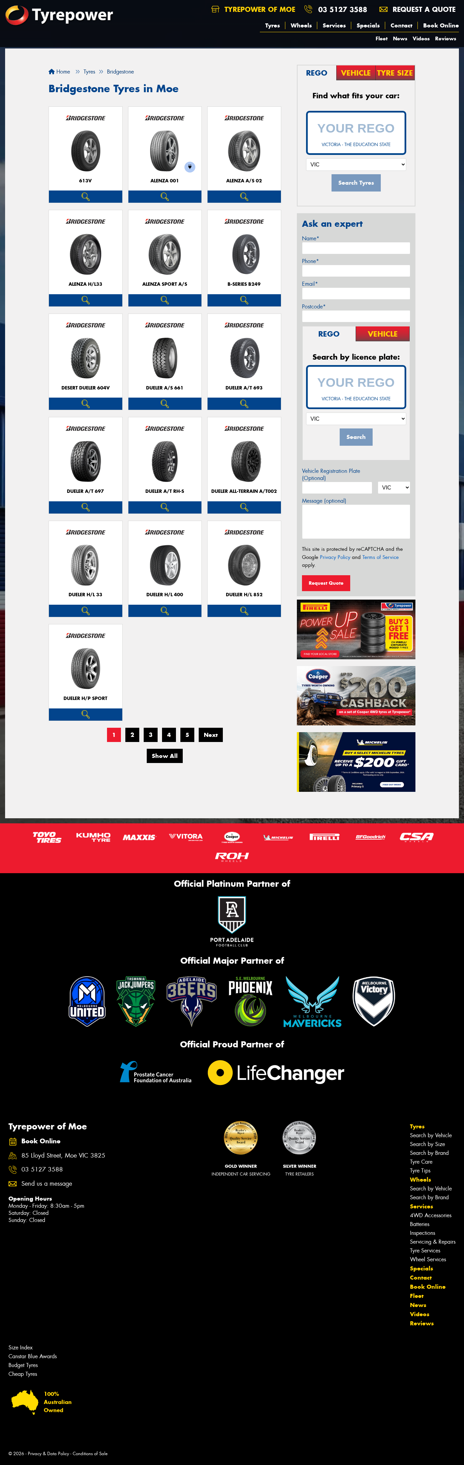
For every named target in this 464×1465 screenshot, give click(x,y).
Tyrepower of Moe (258, 9)
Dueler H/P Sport (85, 698)
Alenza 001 (164, 181)
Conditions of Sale (90, 1454)
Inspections (422, 1233)
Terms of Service (380, 557)
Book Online (441, 25)
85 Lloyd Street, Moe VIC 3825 (63, 1156)
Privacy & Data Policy (48, 1454)
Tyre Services (425, 1250)
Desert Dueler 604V (85, 388)
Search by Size (427, 1144)
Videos (421, 38)
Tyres (272, 25)
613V (85, 181)
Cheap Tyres (22, 1374)
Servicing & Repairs (433, 1241)
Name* (310, 238)
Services (334, 25)
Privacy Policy (335, 557)
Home (62, 71)
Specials (368, 25)
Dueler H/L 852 (244, 595)
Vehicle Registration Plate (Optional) (331, 474)
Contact (401, 25)
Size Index (20, 1347)
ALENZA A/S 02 (244, 181)
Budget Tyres (23, 1365)
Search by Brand (429, 1153)
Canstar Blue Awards (32, 1356)
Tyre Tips (420, 1170)
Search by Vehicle (431, 1135)
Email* (310, 283)
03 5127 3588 (342, 9)
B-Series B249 (244, 284)
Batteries (419, 1224)
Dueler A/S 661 (164, 388)
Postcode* (314, 306)
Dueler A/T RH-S (164, 491)
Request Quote (326, 583)
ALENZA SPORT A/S (164, 284)
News (400, 38)
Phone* (310, 261)
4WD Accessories (430, 1215)
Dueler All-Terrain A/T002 (244, 491)
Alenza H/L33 (85, 284)
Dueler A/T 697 (85, 491)
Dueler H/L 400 (164, 595)
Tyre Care (421, 1161)
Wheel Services (428, 1259)
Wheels (301, 25)
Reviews (445, 38)
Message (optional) (324, 500)
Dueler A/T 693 (244, 388)
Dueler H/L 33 (85, 595)
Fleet (382, 38)
